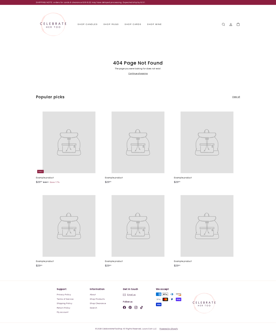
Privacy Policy (64, 295)
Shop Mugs (111, 24)
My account (63, 312)
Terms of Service (65, 299)
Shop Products (97, 299)
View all (236, 97)
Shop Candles (88, 24)
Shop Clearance (98, 303)
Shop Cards (133, 24)
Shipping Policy (64, 303)
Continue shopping (138, 73)
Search (93, 308)
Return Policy (63, 308)
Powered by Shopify (169, 329)
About (93, 295)
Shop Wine (154, 24)
